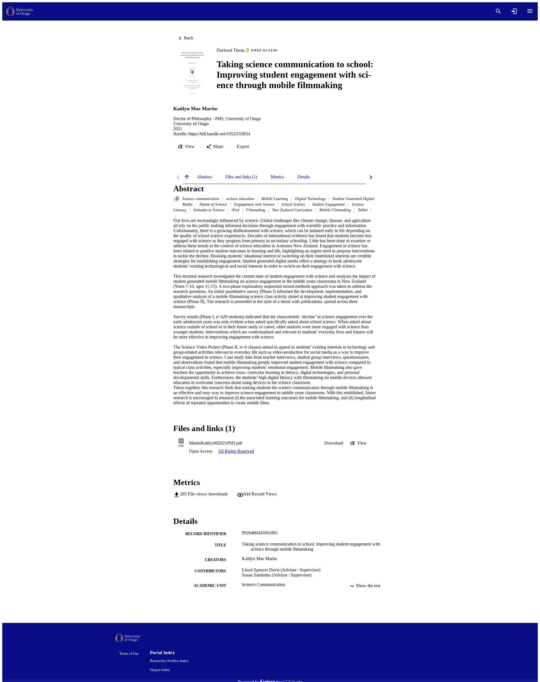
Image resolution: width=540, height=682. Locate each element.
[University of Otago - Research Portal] (19, 11)
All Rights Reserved (236, 451)
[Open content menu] (530, 11)
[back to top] (186, 177)
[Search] (498, 11)
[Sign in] (514, 11)
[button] (333, 443)
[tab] (204, 177)
